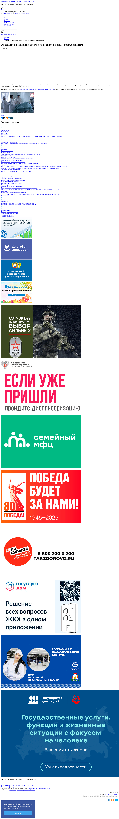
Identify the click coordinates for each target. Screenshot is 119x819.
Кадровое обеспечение (7, 216)
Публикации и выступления (9, 212)
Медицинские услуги (7, 165)
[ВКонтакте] (2, 118)
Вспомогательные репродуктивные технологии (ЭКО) (17, 158)
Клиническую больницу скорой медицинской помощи (37, 89)
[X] (4, 118)
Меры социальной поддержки (10, 181)
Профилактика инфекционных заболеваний (14, 192)
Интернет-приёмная (7, 10)
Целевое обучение (9, 24)
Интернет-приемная (7, 151)
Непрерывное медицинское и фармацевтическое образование (19, 188)
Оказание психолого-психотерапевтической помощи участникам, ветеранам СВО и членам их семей (31, 168)
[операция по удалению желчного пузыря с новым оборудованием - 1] (17, 112)
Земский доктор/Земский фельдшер (11, 183)
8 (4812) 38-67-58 (7, 13)
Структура (4, 133)
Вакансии (7, 21)
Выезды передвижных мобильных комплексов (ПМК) (17, 171)
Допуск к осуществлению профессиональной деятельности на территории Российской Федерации (30, 189)
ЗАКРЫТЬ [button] (18, 813)
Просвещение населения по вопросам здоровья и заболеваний (19, 163)
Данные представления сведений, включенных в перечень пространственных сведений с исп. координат (32, 136)
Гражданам (4, 149)
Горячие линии (5, 152)
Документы (4, 201)
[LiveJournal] (11, 118)
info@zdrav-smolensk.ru (22, 13)
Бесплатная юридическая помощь (11, 169)
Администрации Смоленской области (39, 788)
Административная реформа (9, 213)
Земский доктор (9, 22)
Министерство (5, 130)
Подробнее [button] (14, 808)
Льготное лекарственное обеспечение (12, 160)
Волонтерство (8, 25)
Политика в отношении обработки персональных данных (18, 785)
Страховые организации (8, 157)
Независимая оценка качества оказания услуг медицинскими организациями (24, 143)
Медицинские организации (9, 142)
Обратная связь (5, 210)
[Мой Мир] (9, 118)
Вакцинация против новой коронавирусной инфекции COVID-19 (20, 154)
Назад (2, 115)
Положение (4, 131)
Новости (6, 19)
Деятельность (5, 134)
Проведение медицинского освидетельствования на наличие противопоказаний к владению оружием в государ (34, 166)
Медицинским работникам (9, 177)
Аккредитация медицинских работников (13, 180)
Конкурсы (4, 191)
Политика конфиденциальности (10, 787)
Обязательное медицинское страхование (13, 162)
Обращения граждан (7, 215)
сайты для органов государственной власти (22, 790)
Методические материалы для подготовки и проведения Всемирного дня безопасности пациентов (30, 194)
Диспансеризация (6, 155)
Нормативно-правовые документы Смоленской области (17, 203)
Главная (6, 18)
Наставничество (5, 195)
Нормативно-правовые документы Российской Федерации (18, 204)
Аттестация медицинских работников (12, 178)
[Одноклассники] (7, 118)
